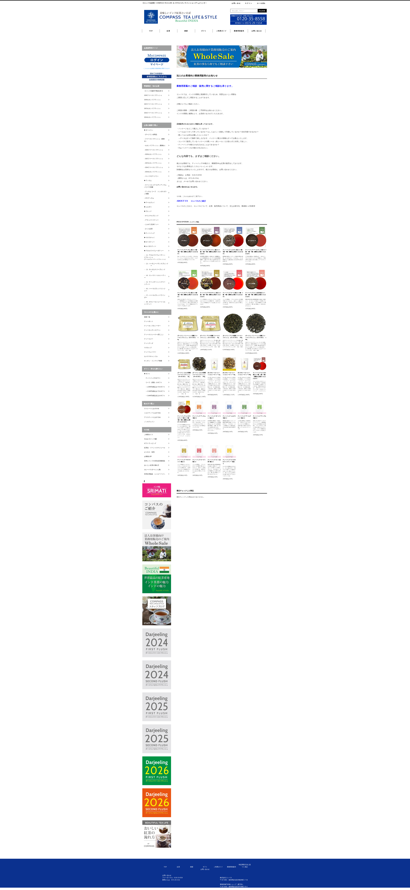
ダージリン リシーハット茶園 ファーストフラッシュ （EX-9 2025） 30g (187, 337)
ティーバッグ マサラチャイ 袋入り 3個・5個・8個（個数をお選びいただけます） (210, 294)
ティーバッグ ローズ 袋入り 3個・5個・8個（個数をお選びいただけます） (233, 294)
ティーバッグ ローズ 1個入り (199, 460)
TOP (151, 31)
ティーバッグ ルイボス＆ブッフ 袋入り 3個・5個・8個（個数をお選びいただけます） (184, 419)
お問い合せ (236, 3)
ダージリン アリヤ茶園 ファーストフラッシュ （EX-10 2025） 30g (210, 336)
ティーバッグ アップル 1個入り (259, 417)
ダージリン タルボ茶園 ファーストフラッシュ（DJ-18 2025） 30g (184, 374)
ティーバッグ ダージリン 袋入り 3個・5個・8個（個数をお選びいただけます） (210, 251)
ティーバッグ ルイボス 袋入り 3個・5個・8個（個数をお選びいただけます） (259, 375)
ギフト (203, 31)
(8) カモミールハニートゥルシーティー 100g (244, 373)
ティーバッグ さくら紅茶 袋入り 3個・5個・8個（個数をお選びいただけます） (255, 294)
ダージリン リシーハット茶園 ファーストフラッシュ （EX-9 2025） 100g (255, 337)
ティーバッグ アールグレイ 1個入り (244, 417)
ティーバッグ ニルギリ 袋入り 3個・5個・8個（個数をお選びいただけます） (233, 251)
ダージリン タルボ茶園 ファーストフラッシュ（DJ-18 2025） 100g (199, 374)
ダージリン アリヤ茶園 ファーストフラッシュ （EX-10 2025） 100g (233, 336)
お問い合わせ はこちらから (187, 187)
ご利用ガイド (221, 31)
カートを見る (261, 3)
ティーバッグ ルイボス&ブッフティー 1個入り (229, 461)
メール (186, 181)
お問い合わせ (257, 31)
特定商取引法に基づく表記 (245, 866)
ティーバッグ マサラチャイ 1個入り (184, 460)
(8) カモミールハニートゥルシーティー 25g (214, 373)
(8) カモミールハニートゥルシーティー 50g (229, 373)
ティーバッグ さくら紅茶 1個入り (214, 460)
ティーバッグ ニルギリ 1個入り (229, 417)
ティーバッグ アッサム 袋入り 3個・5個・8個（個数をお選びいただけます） (187, 251)
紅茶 (168, 31)
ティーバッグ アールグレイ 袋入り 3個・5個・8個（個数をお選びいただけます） (255, 251)
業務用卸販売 (239, 31)
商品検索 (262, 11)
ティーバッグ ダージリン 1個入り (214, 417)
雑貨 (186, 31)
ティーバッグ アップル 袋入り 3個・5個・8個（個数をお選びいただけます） (187, 294)
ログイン (248, 3)
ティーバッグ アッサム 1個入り (199, 417)
